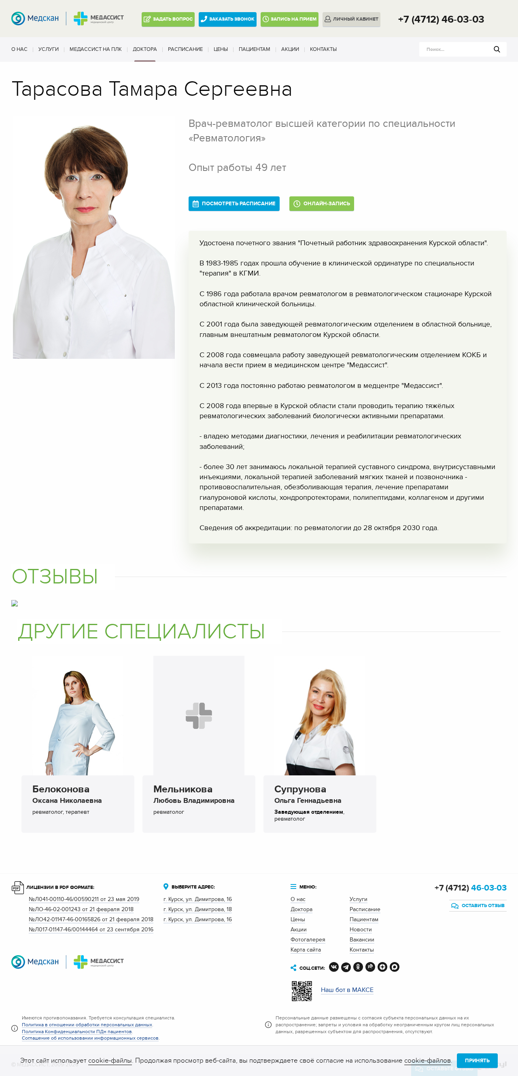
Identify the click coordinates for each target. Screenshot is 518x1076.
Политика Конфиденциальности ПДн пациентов (77, 1031)
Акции (290, 49)
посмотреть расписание (238, 203)
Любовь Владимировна (194, 795)
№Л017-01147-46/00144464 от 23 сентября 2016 (91, 929)
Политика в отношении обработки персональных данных (87, 1025)
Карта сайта (306, 949)
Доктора (145, 49)
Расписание (185, 49)
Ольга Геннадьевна (308, 795)
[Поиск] (497, 49)
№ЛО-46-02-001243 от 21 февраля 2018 (81, 909)
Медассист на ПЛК (96, 49)
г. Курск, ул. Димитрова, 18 (197, 909)
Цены (221, 49)
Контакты (323, 49)
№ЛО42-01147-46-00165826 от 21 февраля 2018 (91, 919)
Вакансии (362, 939)
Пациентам (254, 49)
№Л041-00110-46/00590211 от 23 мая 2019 (84, 899)
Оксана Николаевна (67, 795)
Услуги (48, 49)
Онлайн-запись (326, 203)
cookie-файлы (110, 1061)
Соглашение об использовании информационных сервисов (90, 1038)
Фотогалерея (308, 939)
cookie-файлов (427, 1061)
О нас (19, 49)
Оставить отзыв (483, 906)
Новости (361, 929)
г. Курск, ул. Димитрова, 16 (197, 899)
